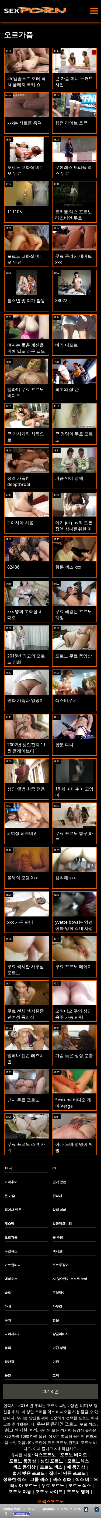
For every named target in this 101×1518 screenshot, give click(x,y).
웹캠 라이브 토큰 (71, 123)
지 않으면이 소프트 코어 (70, 1278)
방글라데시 (61, 1333)
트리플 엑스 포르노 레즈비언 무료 (73, 215)
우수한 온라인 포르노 (57, 1424)
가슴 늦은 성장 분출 (74, 1055)
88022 (61, 300)
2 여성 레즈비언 (22, 833)
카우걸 (57, 1306)
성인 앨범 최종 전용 (26, 789)
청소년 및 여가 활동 (26, 300)
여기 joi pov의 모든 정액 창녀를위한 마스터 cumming (73, 529)
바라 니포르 (66, 345)
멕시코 (57, 1251)
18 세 (8, 1168)
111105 (14, 212)
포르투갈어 (61, 1264)
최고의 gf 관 (67, 389)
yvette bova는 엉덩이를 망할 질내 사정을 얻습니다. (74, 928)
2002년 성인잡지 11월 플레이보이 (26, 748)
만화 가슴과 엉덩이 (25, 700)
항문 (56, 1320)
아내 (8, 1306)
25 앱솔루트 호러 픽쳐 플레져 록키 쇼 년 (26, 84)
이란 (56, 1361)
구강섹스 (11, 1251)
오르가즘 (11, 1237)
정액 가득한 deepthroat (18, 481)
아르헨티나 (13, 1264)
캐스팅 (9, 1223)
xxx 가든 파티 (20, 922)
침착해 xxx (65, 878)
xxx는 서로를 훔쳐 (24, 123)
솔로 (8, 1292)
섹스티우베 (66, 700)
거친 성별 (59, 1347)
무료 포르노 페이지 (73, 966)
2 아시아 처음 (20, 523)
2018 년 (50, 1391)
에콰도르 (11, 1278)
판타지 (57, 1195)
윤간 (8, 1375)
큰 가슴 (10, 1195)
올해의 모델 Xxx (22, 878)
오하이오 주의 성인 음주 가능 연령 (73, 1014)
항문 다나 (64, 745)
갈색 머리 (59, 1209)
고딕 (56, 1375)
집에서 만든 (13, 1209)
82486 (13, 567)
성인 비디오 (81, 1405)
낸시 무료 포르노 (23, 1100)
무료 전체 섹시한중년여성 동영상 (25, 1014)
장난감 (9, 1361)
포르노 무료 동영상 (73, 656)
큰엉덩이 (59, 1292)
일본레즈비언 (62, 1223)
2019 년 (25, 1405)
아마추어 (11, 1182)
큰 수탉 (58, 1237)
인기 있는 (59, 1182)
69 (54, 1168)
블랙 (8, 1347)
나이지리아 (13, 1333)
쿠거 (8, 1320)
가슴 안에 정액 (69, 478)
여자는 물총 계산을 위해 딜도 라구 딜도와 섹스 (26, 351)
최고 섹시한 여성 (21, 1430)
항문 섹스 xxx (68, 567)
